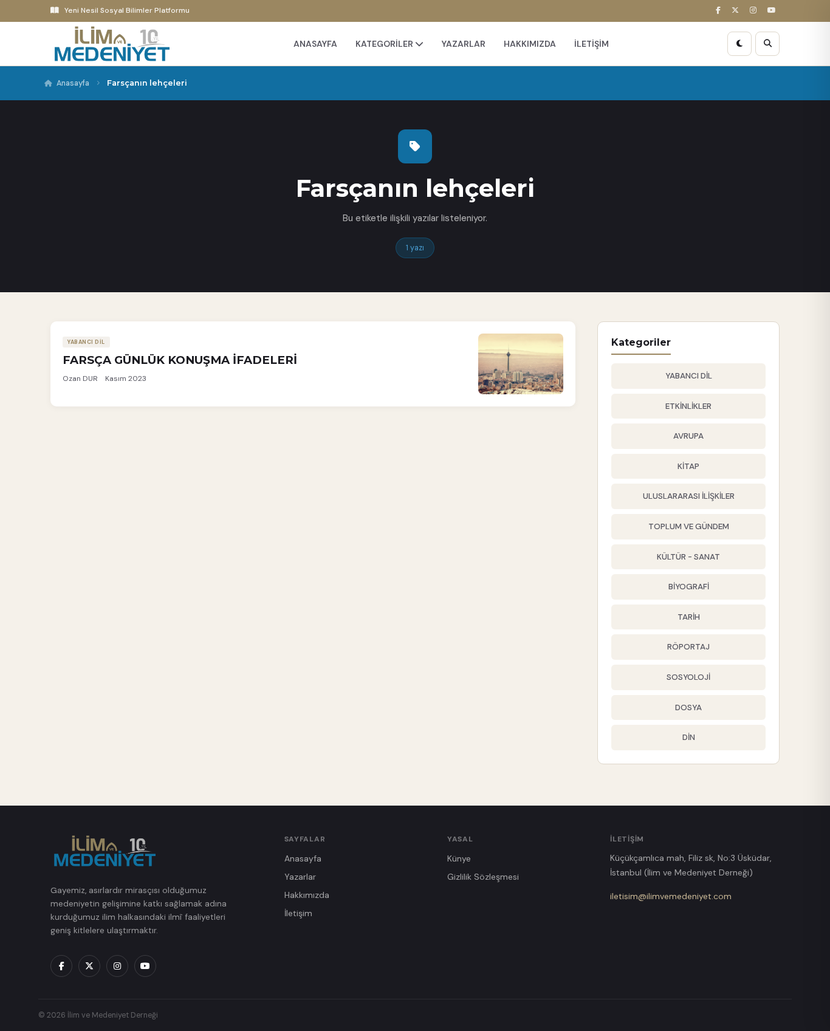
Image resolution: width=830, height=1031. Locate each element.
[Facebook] (720, 10)
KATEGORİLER (385, 43)
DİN (688, 737)
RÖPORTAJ (688, 647)
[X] (737, 10)
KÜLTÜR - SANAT (688, 557)
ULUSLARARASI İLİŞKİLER (689, 496)
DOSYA (688, 707)
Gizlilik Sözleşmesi (483, 876)
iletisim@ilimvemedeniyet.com (671, 896)
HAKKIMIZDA (530, 43)
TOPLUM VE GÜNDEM (688, 526)
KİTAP (688, 466)
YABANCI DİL (688, 376)
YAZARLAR (463, 43)
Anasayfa (73, 83)
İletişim (298, 913)
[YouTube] (773, 10)
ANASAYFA (315, 43)
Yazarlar (300, 876)
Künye (459, 858)
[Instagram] (755, 10)
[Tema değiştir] (739, 44)
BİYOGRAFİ (688, 586)
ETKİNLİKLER (688, 406)
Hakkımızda (306, 894)
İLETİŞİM (591, 43)
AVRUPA (688, 436)
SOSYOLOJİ (688, 677)
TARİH (688, 617)
